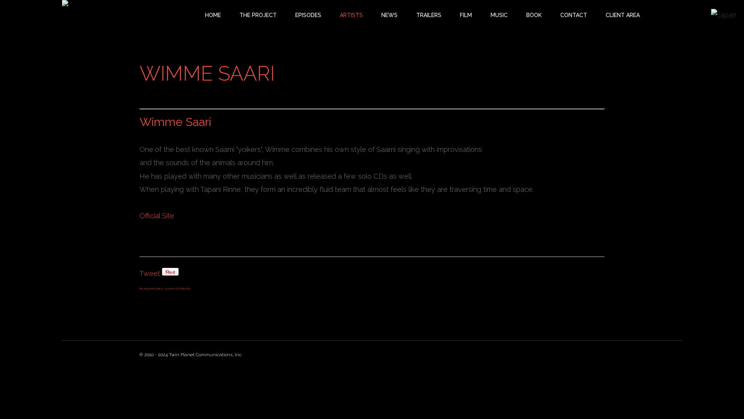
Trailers (428, 15)
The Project (258, 15)
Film (466, 15)
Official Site (157, 216)
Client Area (623, 15)
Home (213, 15)
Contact (573, 15)
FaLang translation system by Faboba (165, 288)
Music (499, 15)
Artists (351, 15)
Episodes (308, 15)
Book (534, 15)
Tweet (150, 273)
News (389, 15)
